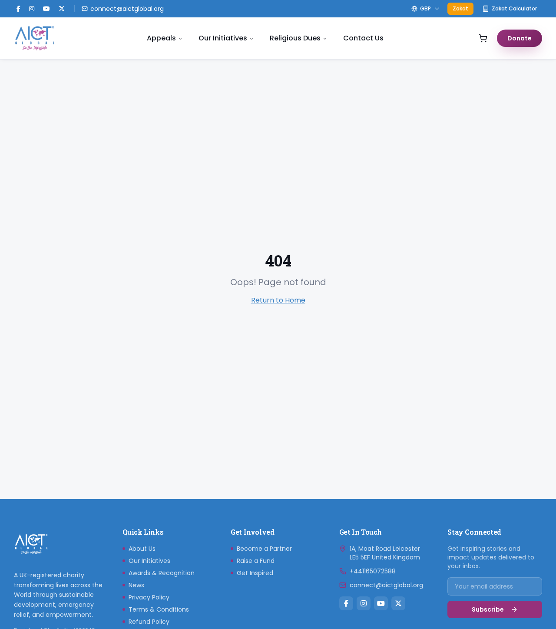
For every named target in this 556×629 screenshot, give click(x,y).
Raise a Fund (256, 560)
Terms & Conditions (159, 609)
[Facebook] (18, 9)
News (136, 585)
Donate (519, 38)
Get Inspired (255, 573)
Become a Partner (264, 548)
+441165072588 (373, 571)
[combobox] (426, 9)
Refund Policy (149, 621)
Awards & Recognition (162, 573)
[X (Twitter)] (61, 9)
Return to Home (278, 300)
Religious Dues (295, 38)
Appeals (161, 38)
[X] (398, 603)
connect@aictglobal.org (386, 585)
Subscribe (488, 609)
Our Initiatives (223, 38)
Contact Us (363, 38)
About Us (142, 548)
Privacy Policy (149, 597)
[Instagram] (31, 9)
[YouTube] (46, 9)
